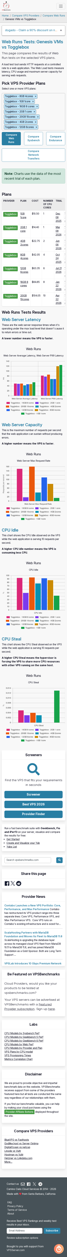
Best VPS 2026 (33, 804)
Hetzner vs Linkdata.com (18, 1158)
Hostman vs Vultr (13, 1154)
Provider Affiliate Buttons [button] (19, 1111)
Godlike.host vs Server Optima (21, 1143)
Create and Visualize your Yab (23, 843)
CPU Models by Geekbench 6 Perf (23, 1040)
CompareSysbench (33, 138)
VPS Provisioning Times (17, 1055)
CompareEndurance (55, 138)
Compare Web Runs (54, 15)
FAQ (9, 1202)
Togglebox (10, 214)
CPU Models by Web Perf (19, 1044)
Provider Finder (33, 814)
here (51, 1009)
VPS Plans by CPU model (18, 1051)
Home (5, 15)
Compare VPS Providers (25, 15)
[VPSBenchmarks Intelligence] (59, 1249)
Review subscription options (22, 1237)
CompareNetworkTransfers (33, 155)
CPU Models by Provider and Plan (23, 1048)
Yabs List (12, 846)
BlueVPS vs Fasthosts (16, 1139)
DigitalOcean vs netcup (17, 1147)
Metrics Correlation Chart (18, 1059)
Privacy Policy (15, 1206)
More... (8, 1161)
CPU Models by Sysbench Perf (22, 1033)
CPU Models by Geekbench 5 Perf (23, 1037)
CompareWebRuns (11, 138)
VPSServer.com (16, 1250)
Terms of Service (17, 1209)
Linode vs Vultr (12, 1150)
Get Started (13, 839)
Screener (33, 794)
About (10, 1213)
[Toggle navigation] (60, 6)
